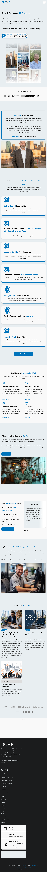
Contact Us (4, 816)
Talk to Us (6, 454)
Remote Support (5, 819)
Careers (3, 802)
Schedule (3, 805)
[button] (44, 2)
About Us (3, 799)
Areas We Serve (5, 792)
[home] (6, 2)
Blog (2, 811)
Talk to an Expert (7, 529)
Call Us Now (23, 353)
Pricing (3, 808)
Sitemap (3, 822)
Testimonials (4, 814)
